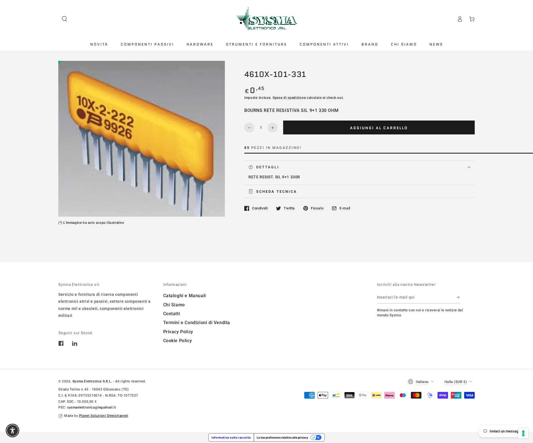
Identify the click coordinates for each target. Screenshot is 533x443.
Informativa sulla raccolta (231, 437)
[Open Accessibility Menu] (12, 430)
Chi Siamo (174, 304)
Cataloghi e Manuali (184, 295)
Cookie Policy (177, 340)
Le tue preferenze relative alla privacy (282, 437)
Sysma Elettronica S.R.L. (92, 381)
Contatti (171, 313)
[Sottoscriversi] (458, 297)
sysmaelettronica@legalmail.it (91, 407)
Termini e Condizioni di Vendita (196, 322)
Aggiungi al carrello (379, 128)
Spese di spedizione (289, 98)
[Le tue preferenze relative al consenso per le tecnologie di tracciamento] (523, 433)
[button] (64, 19)
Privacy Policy (178, 331)
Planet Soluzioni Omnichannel (103, 416)
